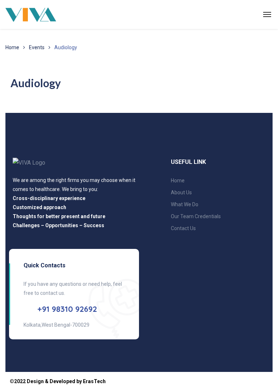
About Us (181, 192)
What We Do (184, 204)
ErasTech (94, 381)
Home (12, 47)
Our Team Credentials (196, 216)
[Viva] (30, 14)
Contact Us (183, 228)
